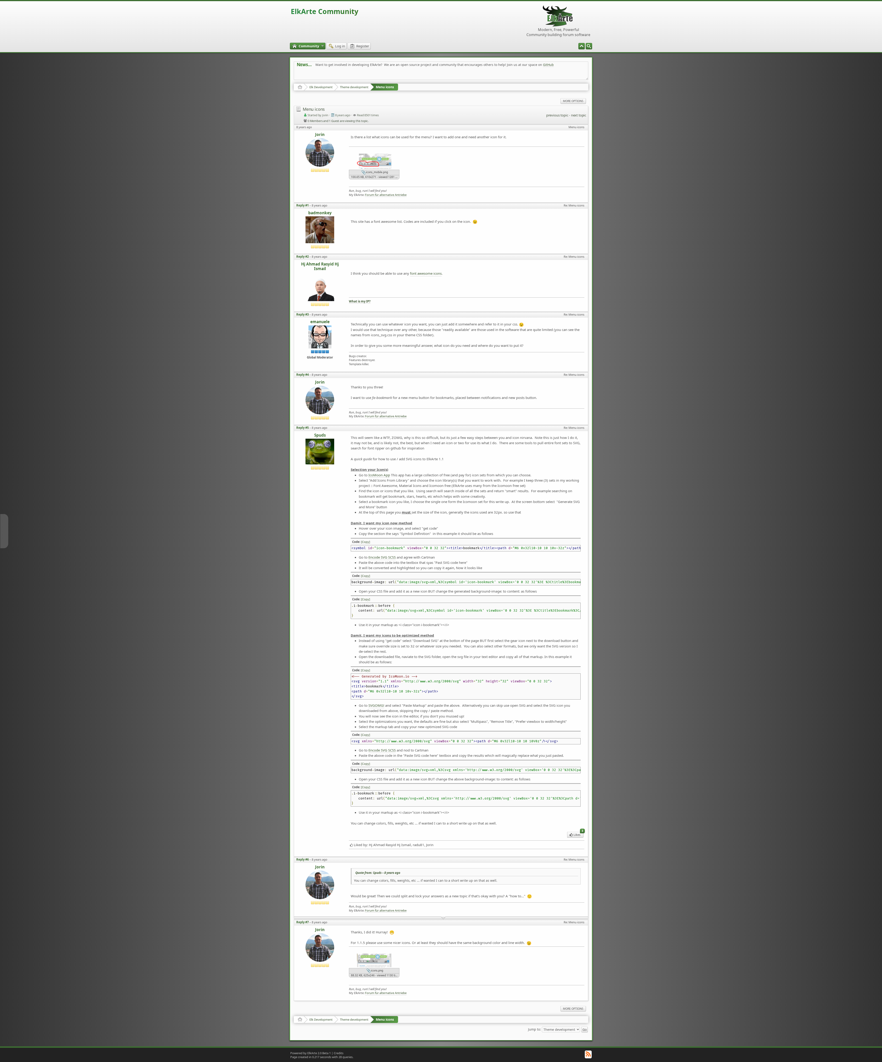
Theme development (354, 87)
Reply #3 (302, 314)
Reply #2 (302, 256)
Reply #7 (302, 922)
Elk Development (321, 87)
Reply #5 (302, 428)
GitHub (548, 64)
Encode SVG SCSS (382, 557)
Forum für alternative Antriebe (386, 195)
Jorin (320, 134)
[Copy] (365, 542)
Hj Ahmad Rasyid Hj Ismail (320, 266)
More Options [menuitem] (573, 101)
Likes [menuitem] (578, 834)
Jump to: (534, 1029)
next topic (578, 115)
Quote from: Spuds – (377, 873)
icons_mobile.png (376, 172)
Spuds (320, 435)
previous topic (557, 115)
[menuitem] (589, 46)
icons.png (376, 970)
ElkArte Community (324, 11)
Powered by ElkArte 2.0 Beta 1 (310, 1053)
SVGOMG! (376, 705)
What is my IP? (359, 301)
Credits (338, 1053)
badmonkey (320, 213)
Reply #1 (302, 205)
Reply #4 (302, 375)
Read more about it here (315, 75)
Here (369, 75)
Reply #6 (302, 859)
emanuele (320, 321)
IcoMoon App (379, 475)
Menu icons (385, 87)
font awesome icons (426, 273)
